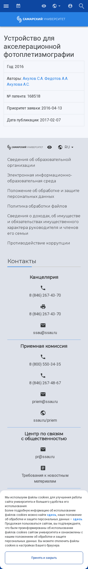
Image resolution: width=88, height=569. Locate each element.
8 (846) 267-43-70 (45, 295)
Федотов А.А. (56, 78)
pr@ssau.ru (45, 456)
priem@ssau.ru (45, 401)
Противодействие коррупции (38, 243)
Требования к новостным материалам (45, 478)
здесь (51, 515)
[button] (57, 6)
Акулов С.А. (33, 78)
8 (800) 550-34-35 (45, 364)
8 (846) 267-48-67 (45, 383)
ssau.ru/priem (45, 420)
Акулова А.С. (18, 84)
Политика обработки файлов (37, 206)
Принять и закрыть (44, 558)
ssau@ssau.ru (45, 332)
